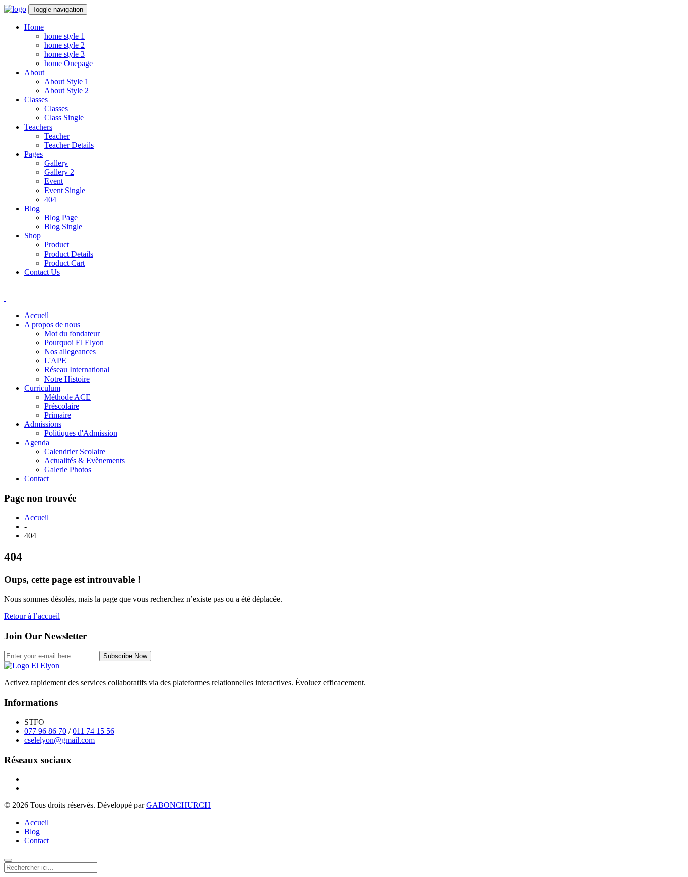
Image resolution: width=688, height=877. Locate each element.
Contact (36, 478)
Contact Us (42, 272)
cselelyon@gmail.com (59, 740)
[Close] (8, 860)
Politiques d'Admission (80, 433)
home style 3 (64, 54)
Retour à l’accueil (32, 616)
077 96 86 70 (45, 731)
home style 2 (64, 45)
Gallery (56, 163)
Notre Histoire (67, 378)
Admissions (42, 424)
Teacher (57, 136)
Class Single (64, 117)
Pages (33, 154)
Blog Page (61, 217)
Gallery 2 (59, 172)
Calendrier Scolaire (74, 451)
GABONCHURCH (178, 805)
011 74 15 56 (93, 731)
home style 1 (64, 36)
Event (53, 181)
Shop (32, 235)
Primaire (57, 415)
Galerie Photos (67, 469)
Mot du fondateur (72, 333)
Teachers (38, 126)
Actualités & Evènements (84, 460)
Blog (32, 208)
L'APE (55, 360)
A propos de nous (52, 324)
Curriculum (42, 388)
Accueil (36, 315)
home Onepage (68, 63)
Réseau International (76, 369)
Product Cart (64, 263)
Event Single (64, 190)
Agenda (36, 442)
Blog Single (63, 226)
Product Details (68, 253)
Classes (36, 99)
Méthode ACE (67, 397)
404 (50, 199)
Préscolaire (61, 406)
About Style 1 (66, 81)
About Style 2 (66, 90)
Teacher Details (69, 145)
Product (56, 244)
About (34, 72)
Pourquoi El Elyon (74, 342)
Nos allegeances (70, 351)
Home (34, 27)
